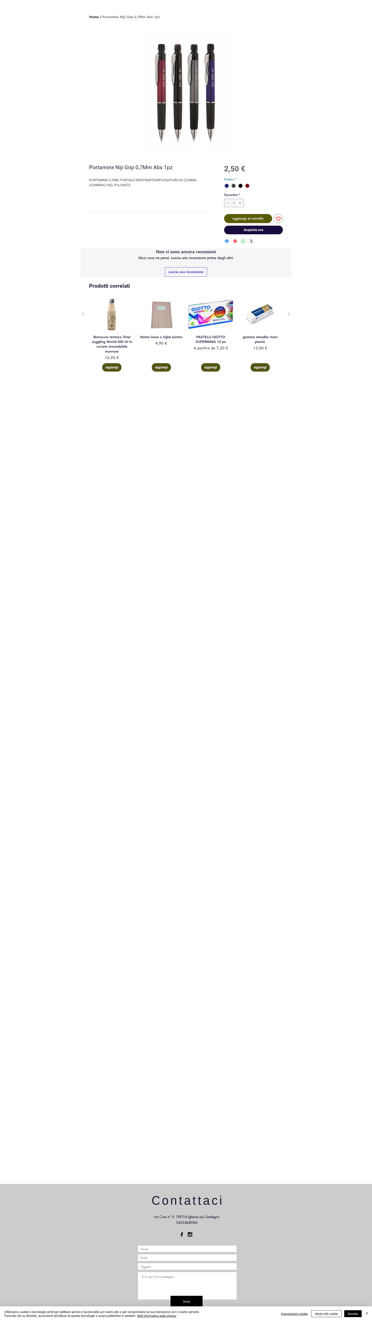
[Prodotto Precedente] (83, 314)
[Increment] (240, 203)
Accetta (353, 1314)
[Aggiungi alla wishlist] (278, 218)
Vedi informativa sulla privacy (156, 1315)
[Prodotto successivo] (288, 314)
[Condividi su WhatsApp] (243, 241)
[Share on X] (251, 241)
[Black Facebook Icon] (182, 1234)
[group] (186, 334)
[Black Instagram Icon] (190, 1234)
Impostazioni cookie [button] (294, 1314)
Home (94, 17)
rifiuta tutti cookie (326, 1314)
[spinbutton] (233, 203)
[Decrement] (228, 203)
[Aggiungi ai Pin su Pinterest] (235, 241)
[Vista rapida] (112, 314)
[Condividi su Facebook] (226, 241)
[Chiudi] (366, 1314)
